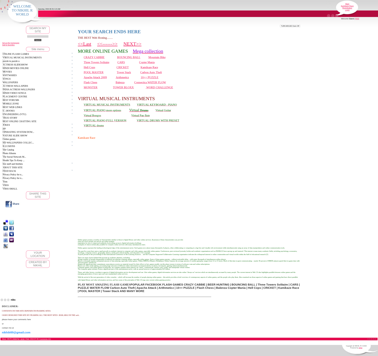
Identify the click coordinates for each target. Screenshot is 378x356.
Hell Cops (89, 67)
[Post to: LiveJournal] (6, 246)
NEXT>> (132, 44)
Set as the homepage (10, 43)
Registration (347, 8)
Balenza (120, 82)
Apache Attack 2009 (95, 77)
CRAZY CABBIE (94, 57)
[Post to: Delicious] (6, 222)
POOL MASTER (94, 72)
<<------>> (107, 44)
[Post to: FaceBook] (11, 228)
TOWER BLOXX (123, 87)
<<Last (84, 44)
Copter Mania (147, 62)
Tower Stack (124, 72)
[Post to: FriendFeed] (6, 240)
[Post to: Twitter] (11, 222)
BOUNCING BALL (128, 57)
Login (347, 10)
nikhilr (22, 339)
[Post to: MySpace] (11, 234)
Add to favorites (8, 45)
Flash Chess (90, 82)
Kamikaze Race (347, 6)
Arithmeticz (122, 77)
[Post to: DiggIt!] (6, 228)
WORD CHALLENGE (159, 87)
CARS (121, 62)
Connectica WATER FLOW (150, 82)
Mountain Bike (157, 57)
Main (347, 4)
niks (13, 300)
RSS (357, 19)
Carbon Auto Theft (151, 72)
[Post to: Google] (6, 234)
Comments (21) (45, 339)
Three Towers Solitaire (96, 62)
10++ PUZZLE (149, 77)
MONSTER (90, 87)
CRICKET (123, 67)
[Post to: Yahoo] (11, 240)
